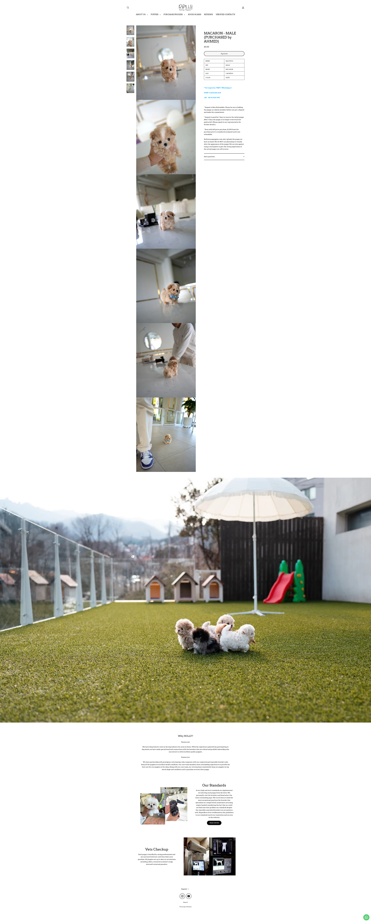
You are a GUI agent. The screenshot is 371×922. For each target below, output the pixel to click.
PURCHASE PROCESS (173, 14)
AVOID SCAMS (194, 14)
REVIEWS (208, 14)
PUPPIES (155, 14)
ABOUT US (141, 14)
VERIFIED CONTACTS (225, 14)
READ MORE (214, 823)
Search (185, 902)
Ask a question (209, 157)
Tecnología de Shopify (186, 906)
